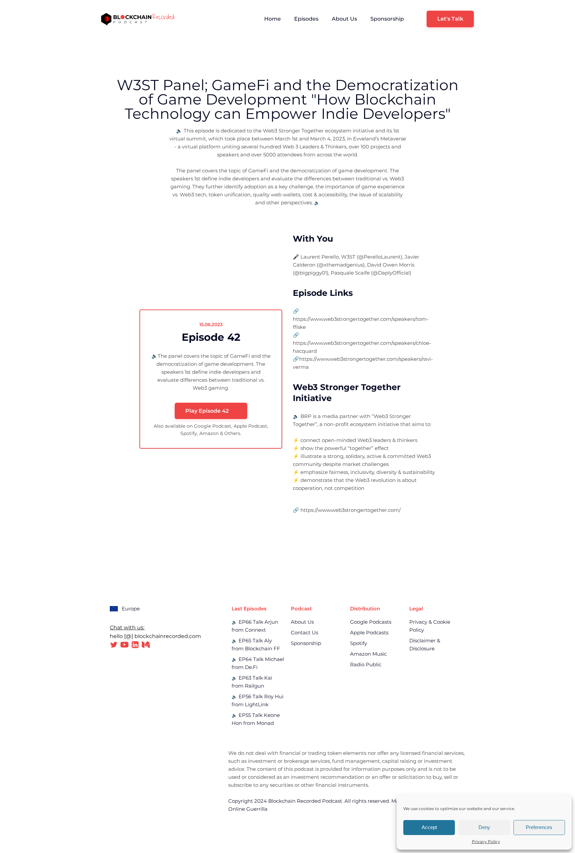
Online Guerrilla (248, 809)
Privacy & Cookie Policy (429, 626)
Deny (484, 827)
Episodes (306, 19)
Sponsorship (387, 19)
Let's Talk (450, 19)
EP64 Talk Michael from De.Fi (258, 663)
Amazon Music (368, 654)
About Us (344, 19)
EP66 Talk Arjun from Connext (255, 626)
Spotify (358, 643)
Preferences (539, 827)
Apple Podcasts (369, 632)
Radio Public (365, 664)
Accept (429, 827)
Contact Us (304, 632)
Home (272, 19)
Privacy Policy (486, 841)
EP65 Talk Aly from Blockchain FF (256, 644)
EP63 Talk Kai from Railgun (252, 682)
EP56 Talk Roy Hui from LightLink (258, 700)
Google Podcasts (370, 622)
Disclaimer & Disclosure (424, 644)
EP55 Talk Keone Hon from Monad (256, 719)
